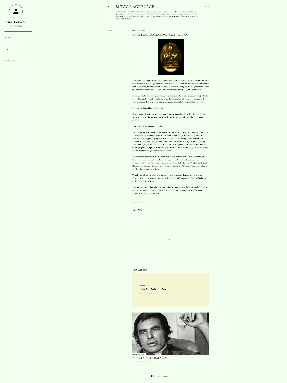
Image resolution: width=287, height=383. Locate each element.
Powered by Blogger (161, 376)
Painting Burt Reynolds (149, 357)
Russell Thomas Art (15, 21)
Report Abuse (10, 61)
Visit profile (16, 26)
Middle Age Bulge (135, 6)
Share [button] (110, 30)
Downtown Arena (153, 289)
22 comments (149, 293)
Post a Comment (143, 362)
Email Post (141, 202)
